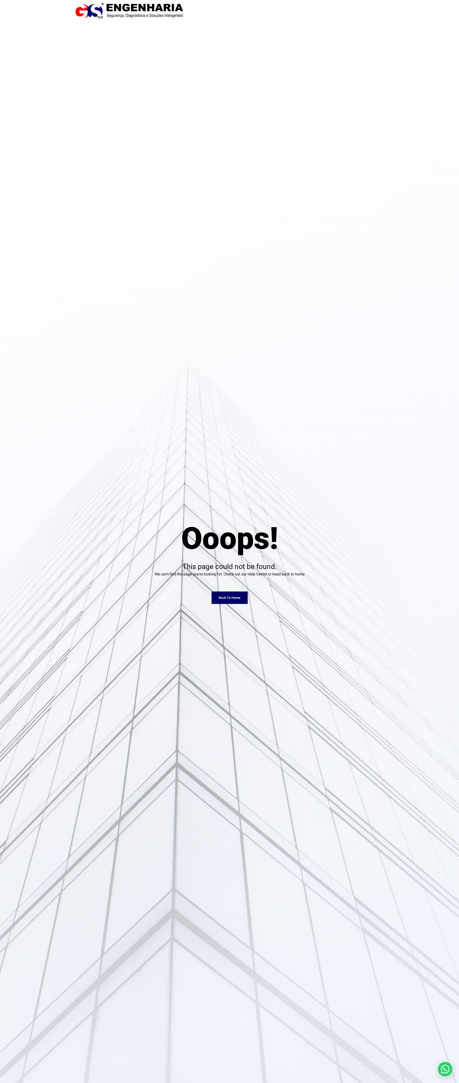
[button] (445, 1069)
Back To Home (229, 598)
